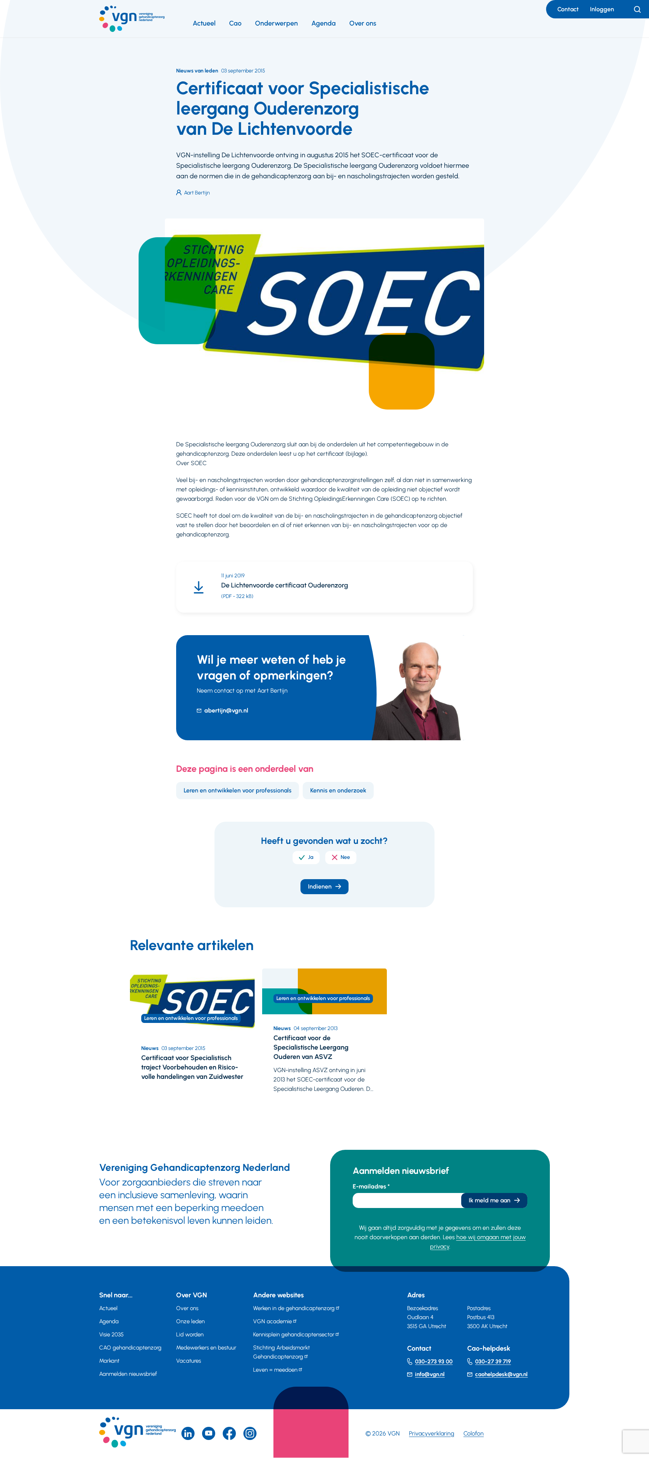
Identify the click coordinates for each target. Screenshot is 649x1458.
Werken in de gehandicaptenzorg (294, 1308)
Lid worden (190, 1334)
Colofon (473, 1433)
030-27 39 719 (493, 1361)
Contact (568, 9)
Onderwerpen (276, 23)
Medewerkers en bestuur (206, 1347)
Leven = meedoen (275, 1369)
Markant (109, 1360)
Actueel (204, 23)
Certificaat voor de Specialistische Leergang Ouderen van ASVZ (311, 1047)
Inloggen (602, 9)
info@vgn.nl (430, 1374)
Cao (235, 23)
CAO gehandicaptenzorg (130, 1347)
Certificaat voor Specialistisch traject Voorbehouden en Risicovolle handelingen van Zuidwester (192, 1067)
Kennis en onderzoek (338, 790)
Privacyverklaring (431, 1433)
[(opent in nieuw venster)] (229, 1433)
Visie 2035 (111, 1334)
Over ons (362, 23)
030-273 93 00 (434, 1361)
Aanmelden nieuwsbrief (128, 1374)
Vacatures (188, 1360)
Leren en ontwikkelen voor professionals (237, 790)
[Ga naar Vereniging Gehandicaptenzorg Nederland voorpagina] (132, 19)
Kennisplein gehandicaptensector (293, 1334)
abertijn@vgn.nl (226, 710)
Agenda (323, 23)
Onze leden (190, 1321)
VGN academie (272, 1321)
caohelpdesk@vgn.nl (501, 1374)
